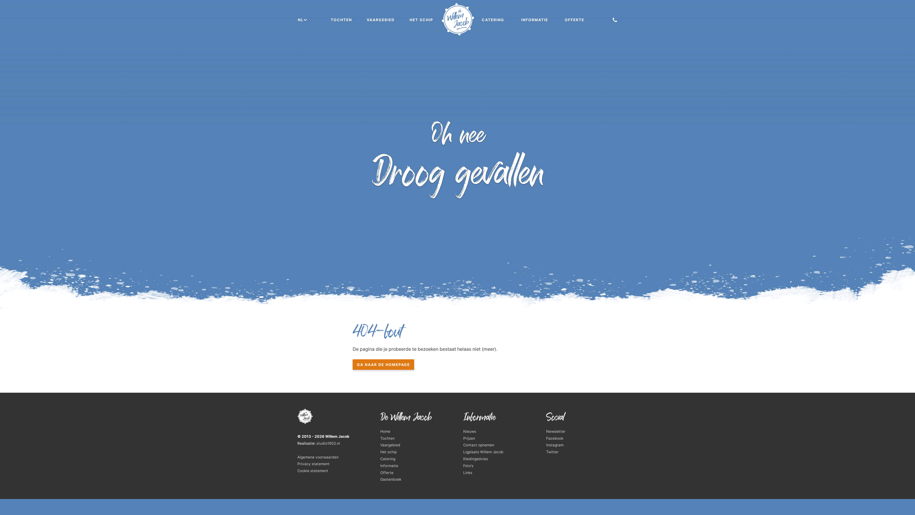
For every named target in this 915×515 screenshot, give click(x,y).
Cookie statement (312, 471)
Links (467, 472)
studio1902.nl (328, 443)
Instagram (555, 445)
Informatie (534, 20)
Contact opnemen (478, 445)
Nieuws (469, 431)
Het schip (421, 20)
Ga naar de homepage (383, 364)
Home (385, 431)
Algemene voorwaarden (318, 457)
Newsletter (555, 431)
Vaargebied (381, 20)
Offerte (574, 20)
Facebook (554, 438)
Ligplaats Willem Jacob (483, 452)
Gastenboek (390, 479)
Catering (493, 20)
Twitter (552, 452)
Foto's (468, 466)
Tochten (341, 20)
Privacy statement (313, 464)
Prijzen (469, 438)
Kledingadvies (475, 459)
